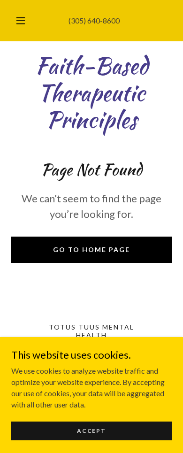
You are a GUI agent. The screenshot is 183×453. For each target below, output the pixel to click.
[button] (20, 20)
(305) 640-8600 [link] (94, 20)
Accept (91, 430)
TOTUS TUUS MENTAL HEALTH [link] (91, 331)
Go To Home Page (91, 249)
